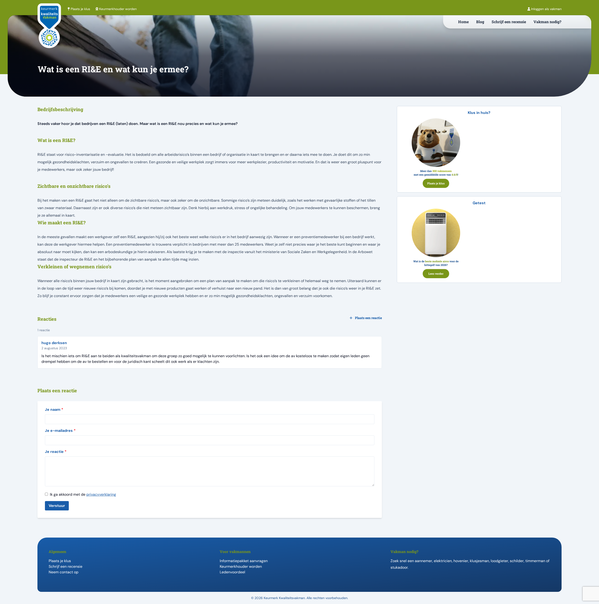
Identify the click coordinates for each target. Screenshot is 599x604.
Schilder (517, 560)
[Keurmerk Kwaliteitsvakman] (49, 33)
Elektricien (443, 560)
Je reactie (55, 451)
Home (463, 21)
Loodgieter (499, 560)
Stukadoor (399, 567)
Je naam (54, 409)
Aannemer (423, 560)
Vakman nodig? (547, 21)
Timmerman (535, 560)
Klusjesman (479, 560)
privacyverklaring (101, 494)
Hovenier (460, 560)
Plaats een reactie (368, 318)
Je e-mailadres (60, 430)
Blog (480, 21)
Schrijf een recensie (509, 21)
